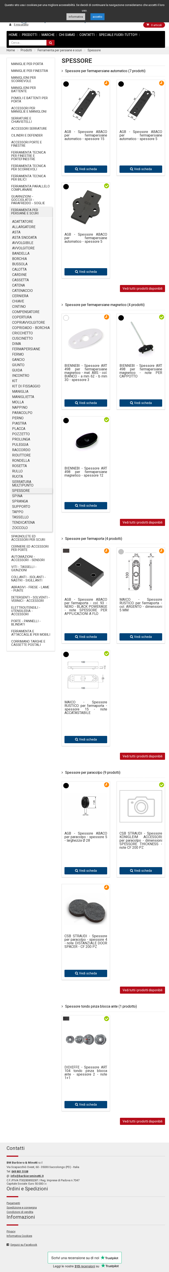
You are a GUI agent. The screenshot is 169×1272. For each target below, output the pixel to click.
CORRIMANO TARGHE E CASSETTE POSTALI (28, 643)
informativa (76, 16)
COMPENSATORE (25, 312)
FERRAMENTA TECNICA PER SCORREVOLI (28, 167)
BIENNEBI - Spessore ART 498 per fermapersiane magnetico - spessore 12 (85, 472)
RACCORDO (21, 450)
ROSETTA (19, 466)
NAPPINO (20, 407)
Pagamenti (13, 1203)
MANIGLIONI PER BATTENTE (23, 89)
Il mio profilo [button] (21, 24)
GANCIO (18, 360)
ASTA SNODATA (24, 237)
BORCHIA (19, 259)
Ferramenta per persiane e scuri (60, 50)
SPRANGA (20, 501)
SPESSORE (21, 491)
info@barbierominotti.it (27, 1176)
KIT (14, 381)
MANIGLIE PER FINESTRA (29, 71)
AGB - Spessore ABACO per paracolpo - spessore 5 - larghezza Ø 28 (85, 837)
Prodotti (29, 35)
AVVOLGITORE (23, 248)
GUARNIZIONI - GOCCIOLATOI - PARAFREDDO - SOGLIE (28, 199)
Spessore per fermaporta (93, 539)
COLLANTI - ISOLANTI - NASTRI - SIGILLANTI (28, 578)
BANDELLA (20, 253)
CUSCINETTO (22, 338)
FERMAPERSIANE (26, 349)
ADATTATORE (22, 221)
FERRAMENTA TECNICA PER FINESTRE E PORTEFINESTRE (28, 155)
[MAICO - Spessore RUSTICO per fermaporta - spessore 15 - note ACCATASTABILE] (85, 689)
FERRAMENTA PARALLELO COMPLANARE (30, 188)
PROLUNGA (21, 439)
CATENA (18, 285)
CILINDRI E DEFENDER (27, 135)
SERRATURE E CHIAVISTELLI (21, 120)
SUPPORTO (21, 506)
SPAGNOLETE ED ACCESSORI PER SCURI (28, 538)
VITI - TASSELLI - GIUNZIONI (24, 568)
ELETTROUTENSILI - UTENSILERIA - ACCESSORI (25, 611)
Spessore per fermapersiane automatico (105, 71)
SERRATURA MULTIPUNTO (22, 483)
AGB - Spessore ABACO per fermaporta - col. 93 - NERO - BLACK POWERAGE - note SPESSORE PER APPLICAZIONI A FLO (85, 607)
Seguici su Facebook (23, 1244)
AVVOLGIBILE (22, 243)
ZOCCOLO (20, 528)
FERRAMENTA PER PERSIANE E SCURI (25, 211)
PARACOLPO (22, 413)
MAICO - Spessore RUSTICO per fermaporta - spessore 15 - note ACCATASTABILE (85, 707)
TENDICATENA (23, 522)
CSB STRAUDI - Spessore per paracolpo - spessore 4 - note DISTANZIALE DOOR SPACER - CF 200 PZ (85, 941)
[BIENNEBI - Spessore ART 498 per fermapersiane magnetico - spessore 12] (86, 458)
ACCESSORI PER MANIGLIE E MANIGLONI (28, 110)
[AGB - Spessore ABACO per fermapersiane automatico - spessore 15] (86, 121)
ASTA (16, 232)
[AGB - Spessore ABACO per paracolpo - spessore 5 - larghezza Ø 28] (85, 810)
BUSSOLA (20, 264)
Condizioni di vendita (20, 1212)
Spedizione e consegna (22, 1207)
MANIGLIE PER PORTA (27, 64)
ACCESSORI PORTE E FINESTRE (26, 144)
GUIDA (17, 370)
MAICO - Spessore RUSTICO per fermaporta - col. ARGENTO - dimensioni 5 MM (140, 605)
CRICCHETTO (22, 333)
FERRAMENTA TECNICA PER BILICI (28, 177)
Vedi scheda (87, 169)
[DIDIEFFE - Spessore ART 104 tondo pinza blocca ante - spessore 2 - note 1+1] (85, 1032)
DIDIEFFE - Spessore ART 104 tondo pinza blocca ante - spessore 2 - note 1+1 (85, 1073)
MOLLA (18, 402)
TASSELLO (20, 517)
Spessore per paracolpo (92, 772)
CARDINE (19, 275)
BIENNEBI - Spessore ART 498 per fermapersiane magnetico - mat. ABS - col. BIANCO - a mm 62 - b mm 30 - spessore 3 (85, 373)
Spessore (94, 50)
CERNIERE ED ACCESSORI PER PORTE (30, 548)
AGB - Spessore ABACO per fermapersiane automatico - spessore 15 (85, 135)
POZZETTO (21, 434)
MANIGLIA (20, 391)
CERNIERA (20, 296)
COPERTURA (22, 317)
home (13, 35)
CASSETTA (20, 280)
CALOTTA (19, 269)
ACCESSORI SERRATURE (29, 129)
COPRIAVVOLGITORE (28, 322)
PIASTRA (19, 423)
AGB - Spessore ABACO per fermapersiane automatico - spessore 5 (140, 135)
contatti (87, 35)
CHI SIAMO (67, 35)
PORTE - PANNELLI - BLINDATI (26, 622)
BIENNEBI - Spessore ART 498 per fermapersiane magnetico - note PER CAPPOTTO (140, 371)
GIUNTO (18, 365)
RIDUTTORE (21, 455)
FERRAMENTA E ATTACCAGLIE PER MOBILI (30, 633)
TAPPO (17, 512)
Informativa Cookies (19, 1235)
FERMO (18, 354)
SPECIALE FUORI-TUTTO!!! (118, 35)
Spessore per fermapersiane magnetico (105, 305)
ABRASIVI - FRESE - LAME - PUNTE (30, 589)
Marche (48, 35)
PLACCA (18, 429)
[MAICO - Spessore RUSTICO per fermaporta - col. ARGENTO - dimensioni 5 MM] (140, 589)
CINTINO (19, 306)
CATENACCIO (22, 291)
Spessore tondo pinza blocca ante (101, 1006)
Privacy (11, 1231)
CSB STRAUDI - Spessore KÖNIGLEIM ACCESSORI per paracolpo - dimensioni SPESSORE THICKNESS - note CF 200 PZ (140, 840)
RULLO (17, 471)
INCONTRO (20, 375)
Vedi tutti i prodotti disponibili (142, 288)
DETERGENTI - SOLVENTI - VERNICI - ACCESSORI (30, 599)
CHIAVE (18, 301)
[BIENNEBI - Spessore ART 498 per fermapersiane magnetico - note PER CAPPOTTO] (141, 355)
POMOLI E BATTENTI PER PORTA (29, 99)
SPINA (17, 496)
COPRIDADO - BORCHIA (31, 328)
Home (11, 50)
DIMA (16, 344)
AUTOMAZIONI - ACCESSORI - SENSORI (28, 558)
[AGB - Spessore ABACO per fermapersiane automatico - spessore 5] (141, 121)
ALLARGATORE (23, 227)
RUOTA (17, 476)
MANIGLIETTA (23, 397)
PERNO (18, 418)
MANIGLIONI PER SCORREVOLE (23, 79)
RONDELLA (21, 460)
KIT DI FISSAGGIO (26, 386)
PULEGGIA (20, 445)
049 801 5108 (19, 1171)
